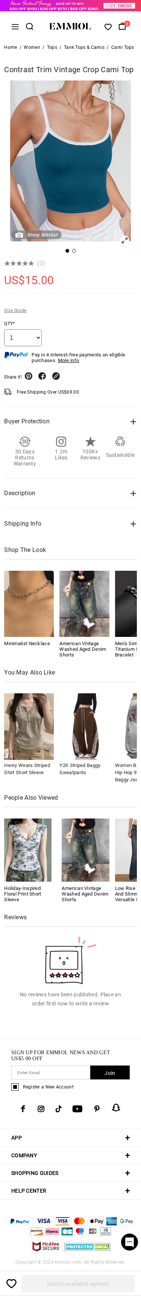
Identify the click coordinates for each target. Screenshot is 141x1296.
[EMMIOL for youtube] (77, 1109)
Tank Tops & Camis (84, 47)
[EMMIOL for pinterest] (97, 1109)
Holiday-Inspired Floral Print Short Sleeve (22, 893)
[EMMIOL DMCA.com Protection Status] (87, 1251)
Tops (52, 47)
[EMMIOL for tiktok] (58, 1109)
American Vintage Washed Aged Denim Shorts (82, 649)
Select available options (78, 1283)
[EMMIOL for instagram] (41, 1109)
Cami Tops (122, 47)
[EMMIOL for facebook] (23, 1109)
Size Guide (15, 310)
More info (68, 360)
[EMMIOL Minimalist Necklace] (29, 604)
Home (10, 47)
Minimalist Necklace (27, 643)
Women (32, 47)
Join (110, 1073)
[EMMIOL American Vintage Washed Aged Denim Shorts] (84, 604)
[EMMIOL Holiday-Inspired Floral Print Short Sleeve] (28, 849)
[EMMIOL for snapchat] (116, 1107)
